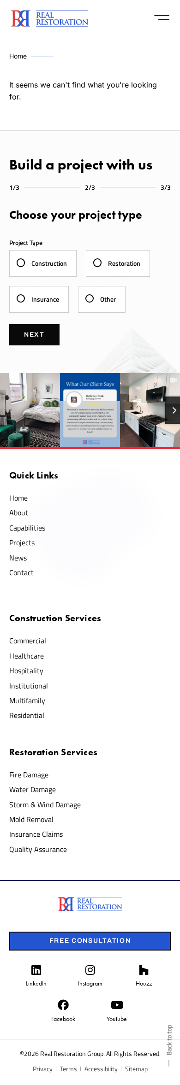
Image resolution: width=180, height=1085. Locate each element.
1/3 (14, 187)
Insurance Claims (36, 834)
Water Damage (32, 789)
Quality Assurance (38, 849)
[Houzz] (144, 969)
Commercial (27, 640)
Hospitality (26, 670)
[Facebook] (63, 1004)
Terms (68, 1068)
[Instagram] (90, 969)
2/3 (90, 187)
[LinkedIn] (36, 969)
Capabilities (27, 527)
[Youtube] (116, 1004)
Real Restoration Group (71, 1053)
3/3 (166, 187)
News (18, 557)
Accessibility (101, 1068)
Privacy (43, 1068)
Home (18, 497)
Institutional (28, 685)
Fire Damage (28, 774)
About (18, 512)
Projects (22, 542)
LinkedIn (36, 983)
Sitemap (136, 1068)
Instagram (90, 983)
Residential (26, 715)
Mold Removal (31, 819)
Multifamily (27, 700)
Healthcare (26, 655)
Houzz (144, 983)
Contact (21, 572)
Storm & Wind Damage (45, 804)
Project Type (25, 242)
